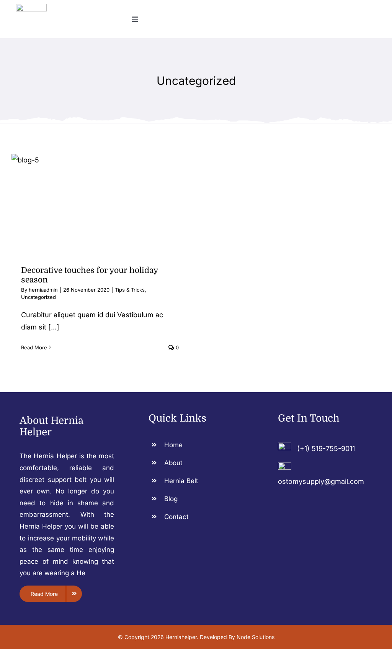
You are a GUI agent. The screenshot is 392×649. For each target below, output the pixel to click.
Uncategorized (38, 297)
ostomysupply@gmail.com (321, 481)
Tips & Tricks (130, 290)
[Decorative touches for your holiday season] (99, 204)
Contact (176, 517)
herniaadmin (43, 290)
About (173, 463)
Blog (171, 499)
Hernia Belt (181, 481)
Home (173, 445)
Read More (34, 347)
